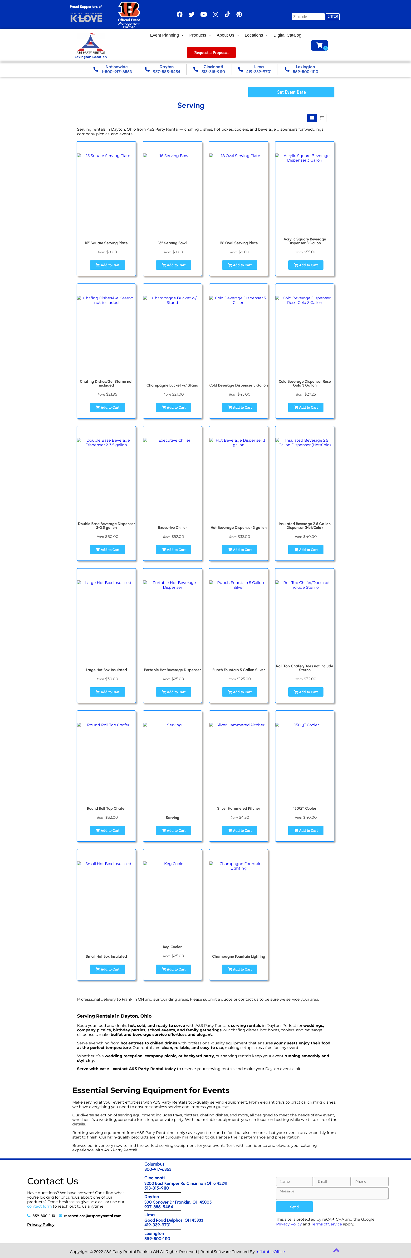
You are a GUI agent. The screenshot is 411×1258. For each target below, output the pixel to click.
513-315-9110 (156, 1188)
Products (197, 35)
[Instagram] (215, 14)
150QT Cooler (304, 808)
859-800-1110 (157, 1238)
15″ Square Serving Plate (106, 243)
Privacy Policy (40, 1224)
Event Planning (164, 35)
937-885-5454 (158, 1207)
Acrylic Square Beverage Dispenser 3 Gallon (305, 241)
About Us (225, 35)
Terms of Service (326, 1224)
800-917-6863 (157, 1169)
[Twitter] (192, 14)
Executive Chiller (172, 527)
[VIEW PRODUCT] (106, 147)
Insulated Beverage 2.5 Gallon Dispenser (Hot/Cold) (305, 525)
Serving (172, 817)
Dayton (151, 1196)
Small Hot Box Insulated (106, 956)
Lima (149, 1214)
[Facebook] (180, 14)
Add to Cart (109, 265)
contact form (39, 1206)
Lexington (154, 1233)
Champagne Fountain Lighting (238, 956)
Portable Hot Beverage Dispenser (172, 670)
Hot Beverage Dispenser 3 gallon (239, 527)
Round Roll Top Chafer (106, 808)
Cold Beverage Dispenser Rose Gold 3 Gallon (305, 383)
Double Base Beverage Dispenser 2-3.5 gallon (106, 525)
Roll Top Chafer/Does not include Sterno (304, 668)
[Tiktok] (227, 14)
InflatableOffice (270, 1251)
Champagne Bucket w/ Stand (172, 385)
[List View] (322, 118)
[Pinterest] (239, 14)
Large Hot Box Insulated (106, 670)
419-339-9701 (157, 1225)
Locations (254, 35)
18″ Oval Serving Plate (239, 243)
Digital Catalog (287, 35)
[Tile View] (312, 118)
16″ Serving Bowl (172, 243)
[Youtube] (204, 14)
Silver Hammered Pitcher (238, 808)
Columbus (154, 1164)
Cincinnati (154, 1178)
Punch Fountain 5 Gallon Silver (238, 670)
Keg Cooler (172, 947)
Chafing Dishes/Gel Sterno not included (106, 383)
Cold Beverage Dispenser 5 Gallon (238, 385)
